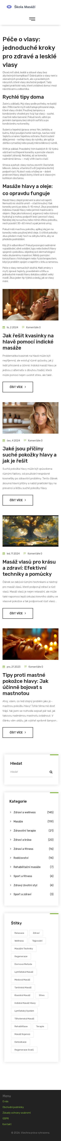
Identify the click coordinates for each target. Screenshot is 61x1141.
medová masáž (22, 979)
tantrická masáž (23, 987)
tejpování (37, 940)
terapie (40, 1026)
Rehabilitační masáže (33, 867)
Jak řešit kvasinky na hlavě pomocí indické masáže (28, 342)
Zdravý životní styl (33, 885)
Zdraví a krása (33, 839)
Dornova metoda (23, 964)
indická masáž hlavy (25, 1003)
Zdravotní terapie (33, 830)
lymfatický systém (24, 1011)
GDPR (6, 1118)
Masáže (33, 821)
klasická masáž (22, 995)
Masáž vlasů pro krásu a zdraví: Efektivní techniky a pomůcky (29, 568)
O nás (5, 1101)
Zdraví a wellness (33, 812)
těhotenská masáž (24, 1018)
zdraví (36, 933)
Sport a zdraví (33, 894)
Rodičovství (33, 857)
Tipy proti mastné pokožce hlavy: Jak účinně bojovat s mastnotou (25, 684)
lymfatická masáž (24, 972)
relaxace (19, 933)
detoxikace (20, 1042)
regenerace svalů (24, 1049)
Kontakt (7, 1124)
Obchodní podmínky (13, 1107)
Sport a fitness (33, 876)
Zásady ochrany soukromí (17, 1112)
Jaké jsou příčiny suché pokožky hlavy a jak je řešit (30, 455)
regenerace (21, 956)
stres (42, 995)
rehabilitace (21, 1026)
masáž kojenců (22, 1034)
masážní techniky (24, 948)
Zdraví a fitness (33, 849)
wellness (19, 940)
